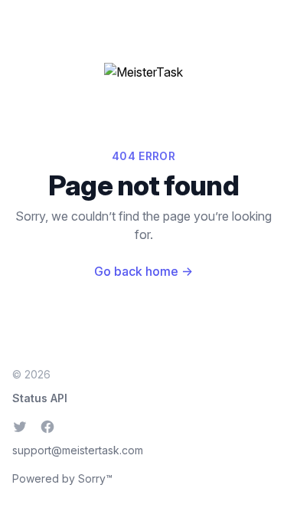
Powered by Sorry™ (62, 478)
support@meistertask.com (77, 450)
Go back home (143, 271)
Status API (39, 398)
